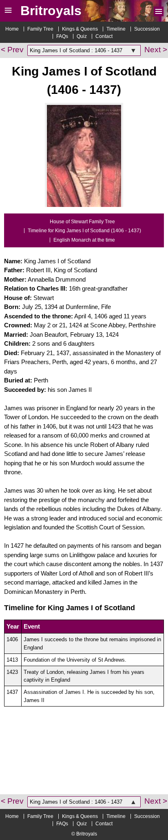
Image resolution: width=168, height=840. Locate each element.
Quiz (82, 36)
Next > (155, 49)
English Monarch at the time (84, 240)
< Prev (12, 49)
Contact (104, 36)
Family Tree (40, 29)
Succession (147, 29)
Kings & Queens (80, 29)
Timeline (116, 29)
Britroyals (51, 10)
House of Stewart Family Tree (82, 221)
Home (12, 29)
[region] (84, 763)
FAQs (62, 36)
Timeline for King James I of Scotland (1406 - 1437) (84, 230)
